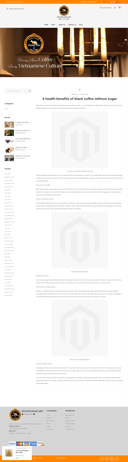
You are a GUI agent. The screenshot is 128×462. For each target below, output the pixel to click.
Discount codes (69, 421)
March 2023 (8, 202)
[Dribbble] (102, 458)
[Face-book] (117, 458)
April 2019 (8, 257)
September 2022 (10, 222)
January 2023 (9, 209)
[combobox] (16, 9)
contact (34, 458)
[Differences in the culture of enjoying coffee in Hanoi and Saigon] (9, 158)
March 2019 (8, 260)
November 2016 (9, 289)
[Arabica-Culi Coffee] (9, 150)
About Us (62, 24)
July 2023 (7, 190)
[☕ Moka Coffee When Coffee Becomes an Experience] (9, 124)
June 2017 (8, 282)
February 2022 (9, 241)
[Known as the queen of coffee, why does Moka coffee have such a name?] (9, 132)
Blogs (48, 423)
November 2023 (9, 177)
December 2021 (9, 247)
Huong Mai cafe (60, 458)
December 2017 (9, 273)
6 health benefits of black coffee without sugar (80, 99)
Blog (81, 24)
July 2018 (7, 270)
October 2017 (9, 276)
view (17, 458)
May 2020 (7, 254)
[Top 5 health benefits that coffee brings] (9, 141)
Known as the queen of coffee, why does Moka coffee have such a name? (23, 130)
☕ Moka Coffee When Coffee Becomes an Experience (22, 122)
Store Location (69, 415)
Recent (7, 117)
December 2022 (9, 212)
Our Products (51, 421)
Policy (67, 418)
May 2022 (7, 234)
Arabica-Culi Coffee (21, 147)
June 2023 (8, 193)
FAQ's (48, 426)
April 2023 (8, 199)
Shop (53, 24)
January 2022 (9, 244)
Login (104, 7)
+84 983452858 (13, 428)
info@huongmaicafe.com (34, 424)
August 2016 (8, 295)
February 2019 (9, 263)
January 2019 (9, 266)
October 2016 (9, 292)
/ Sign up (108, 7)
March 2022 (8, 238)
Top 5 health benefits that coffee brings (22, 139)
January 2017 (9, 285)
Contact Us (72, 24)
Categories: (74, 94)
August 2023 (8, 186)
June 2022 (8, 231)
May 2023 (7, 196)
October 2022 (9, 218)
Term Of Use (69, 429)
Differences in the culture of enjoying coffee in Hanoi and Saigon (23, 156)
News (6, 109)
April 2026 (8, 174)
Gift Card (68, 426)
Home (46, 24)
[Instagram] (112, 458)
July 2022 (7, 228)
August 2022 (8, 225)
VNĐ (104, 2)
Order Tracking (69, 423)
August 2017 (8, 279)
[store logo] (64, 12)
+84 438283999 (23, 428)
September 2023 (10, 183)
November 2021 (9, 250)
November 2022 (9, 215)
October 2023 (9, 180)
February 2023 (9, 206)
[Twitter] (107, 458)
